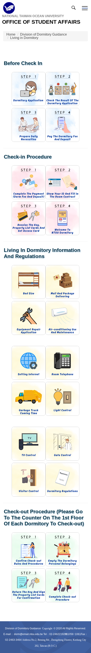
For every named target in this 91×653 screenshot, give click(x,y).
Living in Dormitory (24, 38)
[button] (74, 9)
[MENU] (85, 8)
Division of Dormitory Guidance (43, 34)
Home (10, 34)
